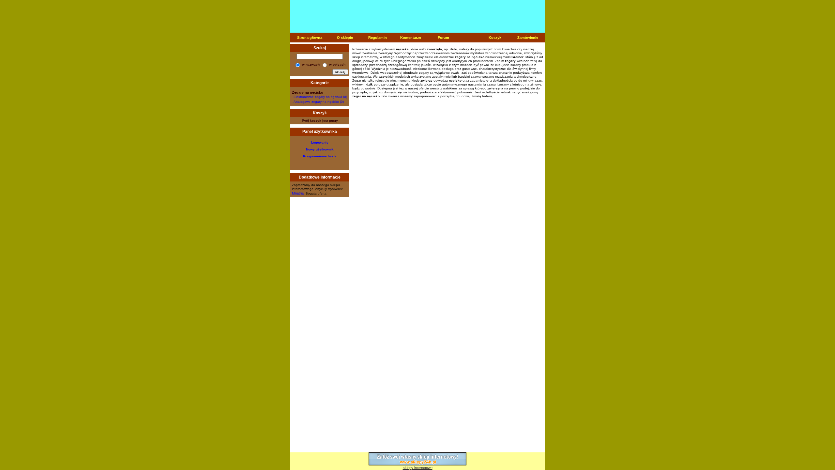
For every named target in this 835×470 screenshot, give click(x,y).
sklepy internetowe (418, 468)
